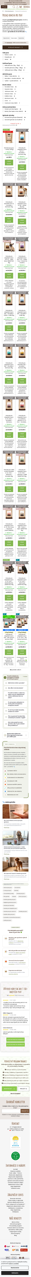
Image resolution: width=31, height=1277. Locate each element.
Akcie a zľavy (15, 1222)
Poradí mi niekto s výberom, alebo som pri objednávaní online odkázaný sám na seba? (16, 695)
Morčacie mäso (10, 98)
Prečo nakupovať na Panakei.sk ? (15, 1204)
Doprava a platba (15, 1171)
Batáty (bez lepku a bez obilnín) (15, 111)
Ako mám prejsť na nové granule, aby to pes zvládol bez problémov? (16, 723)
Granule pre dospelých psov (10, 908)
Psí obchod (17, 887)
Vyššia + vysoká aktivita (13, 81)
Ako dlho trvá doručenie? (15, 688)
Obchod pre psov (8, 887)
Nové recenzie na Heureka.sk (15, 1044)
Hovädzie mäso (10, 87)
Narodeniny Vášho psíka (15, 1229)
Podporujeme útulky (15, 1231)
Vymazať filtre (14, 123)
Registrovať (8, 1089)
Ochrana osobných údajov (15, 1182)
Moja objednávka (15, 1186)
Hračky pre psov (7, 920)
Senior (8, 59)
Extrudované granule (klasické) (15, 117)
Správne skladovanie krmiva (16, 1202)
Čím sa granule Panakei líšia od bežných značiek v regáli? (16, 717)
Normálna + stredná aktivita (14, 78)
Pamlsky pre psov (23, 911)
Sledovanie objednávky (15, 1175)
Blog (15, 1235)
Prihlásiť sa (23, 1089)
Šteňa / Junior (10, 55)
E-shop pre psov (7, 890)
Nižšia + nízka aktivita (12, 76)
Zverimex (16, 890)
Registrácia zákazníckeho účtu (15, 1206)
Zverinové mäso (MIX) (12, 103)
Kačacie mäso (10, 94)
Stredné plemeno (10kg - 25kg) (15, 68)
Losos (7, 100)
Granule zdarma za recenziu (15, 1228)
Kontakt (15, 1169)
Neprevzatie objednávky (15, 1177)
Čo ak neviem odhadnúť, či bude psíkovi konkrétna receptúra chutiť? (16, 703)
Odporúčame (6, 38)
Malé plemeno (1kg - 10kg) (13, 65)
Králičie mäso (10, 96)
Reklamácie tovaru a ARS (15, 1184)
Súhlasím (15, 1273)
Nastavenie (15, 1268)
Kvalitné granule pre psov (10, 899)
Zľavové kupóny (15, 1233)
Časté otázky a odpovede (15, 1200)
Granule (14, 896)
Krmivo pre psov (22, 896)
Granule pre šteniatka (9, 905)
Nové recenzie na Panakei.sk (15, 1039)
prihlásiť (25, 4)
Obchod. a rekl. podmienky (15, 1179)
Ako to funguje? (15, 1093)
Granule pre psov (21, 893)
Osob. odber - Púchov (15, 1173)
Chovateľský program (15, 1226)
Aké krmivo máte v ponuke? (16, 683)
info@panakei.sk (16, 1127)
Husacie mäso (10, 89)
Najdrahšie (21, 38)
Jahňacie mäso (10, 91)
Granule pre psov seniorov (10, 911)
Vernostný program (15, 1224)
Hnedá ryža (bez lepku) (13, 109)
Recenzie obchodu (15, 1198)
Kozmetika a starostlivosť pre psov (12, 917)
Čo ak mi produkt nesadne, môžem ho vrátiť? (16, 710)
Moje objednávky (15, 1210)
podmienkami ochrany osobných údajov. (20, 1115)
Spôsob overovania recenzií (15, 1181)
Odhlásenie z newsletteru (15, 1208)
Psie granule (6, 896)
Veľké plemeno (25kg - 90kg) (14, 70)
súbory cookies (14, 1263)
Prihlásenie (15, 1212)
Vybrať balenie (9, 162)
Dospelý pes (9, 57)
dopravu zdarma (13, 974)
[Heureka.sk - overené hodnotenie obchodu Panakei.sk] (15, 1142)
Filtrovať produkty (14, 47)
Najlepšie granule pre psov (10, 902)
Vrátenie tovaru (15, 1188)
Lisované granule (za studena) (15, 119)
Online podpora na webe (17, 1129)
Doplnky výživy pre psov (9, 914)
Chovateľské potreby (9, 893)
